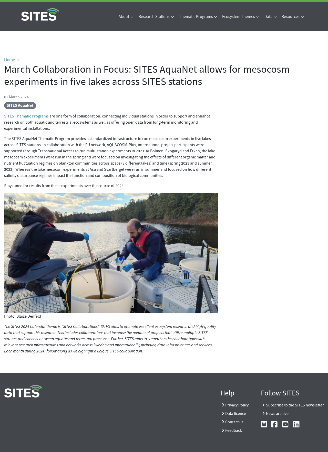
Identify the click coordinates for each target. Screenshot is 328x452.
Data (268, 16)
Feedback (233, 430)
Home (9, 59)
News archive (277, 413)
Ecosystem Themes (238, 16)
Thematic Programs (196, 16)
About (124, 16)
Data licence (235, 413)
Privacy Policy (237, 405)
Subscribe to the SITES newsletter (295, 405)
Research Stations (154, 16)
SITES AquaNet (20, 105)
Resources (291, 16)
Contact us (234, 422)
